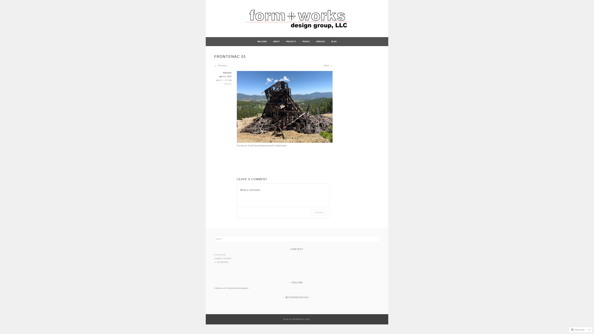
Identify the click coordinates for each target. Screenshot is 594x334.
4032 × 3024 (224, 80)
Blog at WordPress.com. (297, 319)
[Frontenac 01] (285, 141)
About (276, 41)
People (306, 41)
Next (326, 65)
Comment (319, 212)
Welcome (262, 41)
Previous (222, 65)
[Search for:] (297, 238)
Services (320, 41)
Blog (334, 41)
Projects (291, 41)
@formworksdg (297, 297)
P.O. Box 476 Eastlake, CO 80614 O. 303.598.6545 (222, 258)
